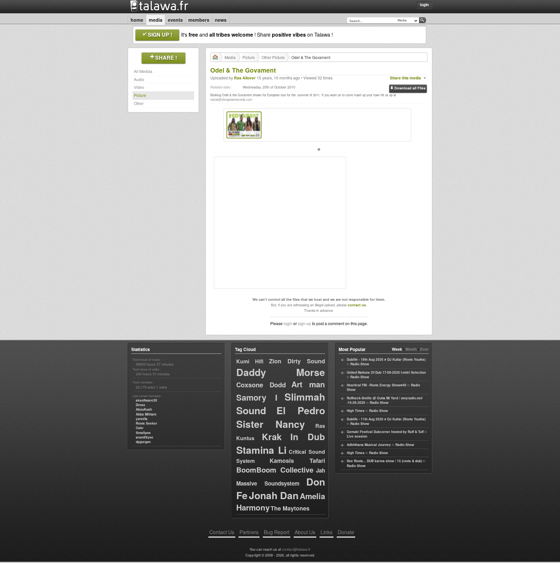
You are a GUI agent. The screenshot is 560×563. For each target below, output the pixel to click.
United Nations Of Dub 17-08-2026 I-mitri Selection (386, 372)
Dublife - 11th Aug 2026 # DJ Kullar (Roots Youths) (386, 419)
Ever (424, 349)
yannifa (141, 418)
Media (155, 20)
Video (139, 87)
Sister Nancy (270, 424)
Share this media (405, 78)
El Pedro (300, 410)
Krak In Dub (293, 436)
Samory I (256, 397)
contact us (357, 304)
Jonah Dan (274, 495)
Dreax (140, 405)
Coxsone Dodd (261, 384)
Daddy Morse (280, 372)
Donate (346, 531)
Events (175, 20)
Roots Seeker (146, 423)
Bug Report (276, 531)
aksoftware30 (146, 400)
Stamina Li (261, 450)
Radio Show (359, 364)
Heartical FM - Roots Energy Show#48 (376, 385)
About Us (305, 531)
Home (137, 20)
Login (424, 4)
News (221, 20)
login (288, 323)
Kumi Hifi (249, 361)
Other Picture (273, 57)
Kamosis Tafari (297, 460)
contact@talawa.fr (296, 549)
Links (326, 531)
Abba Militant (146, 414)
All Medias (143, 71)
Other (139, 103)
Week (397, 349)
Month (411, 349)
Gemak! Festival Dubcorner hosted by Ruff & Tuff (385, 431)
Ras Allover (245, 78)
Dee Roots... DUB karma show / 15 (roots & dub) (384, 461)
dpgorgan (143, 442)
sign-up (304, 323)
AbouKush (144, 409)
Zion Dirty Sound (297, 361)
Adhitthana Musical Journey (369, 444)
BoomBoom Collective (274, 469)
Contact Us (221, 531)
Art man (308, 384)
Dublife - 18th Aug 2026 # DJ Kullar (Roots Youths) (386, 359)
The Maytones (290, 508)
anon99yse (144, 437)
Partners (249, 531)
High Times (356, 410)
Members (198, 20)
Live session (357, 436)
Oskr (140, 428)
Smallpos (143, 432)
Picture (140, 95)
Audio (139, 79)
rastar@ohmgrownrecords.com (231, 99)
